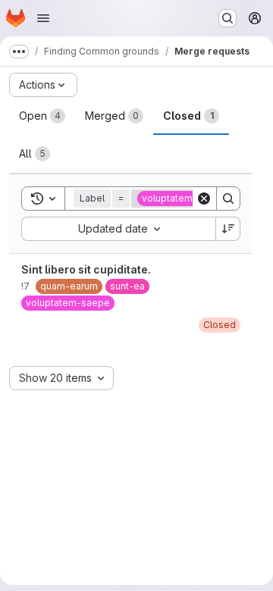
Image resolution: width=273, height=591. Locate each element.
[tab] (42, 116)
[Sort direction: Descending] (228, 229)
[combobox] (118, 229)
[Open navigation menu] (43, 18)
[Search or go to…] (227, 18)
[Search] (228, 198)
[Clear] (204, 198)
